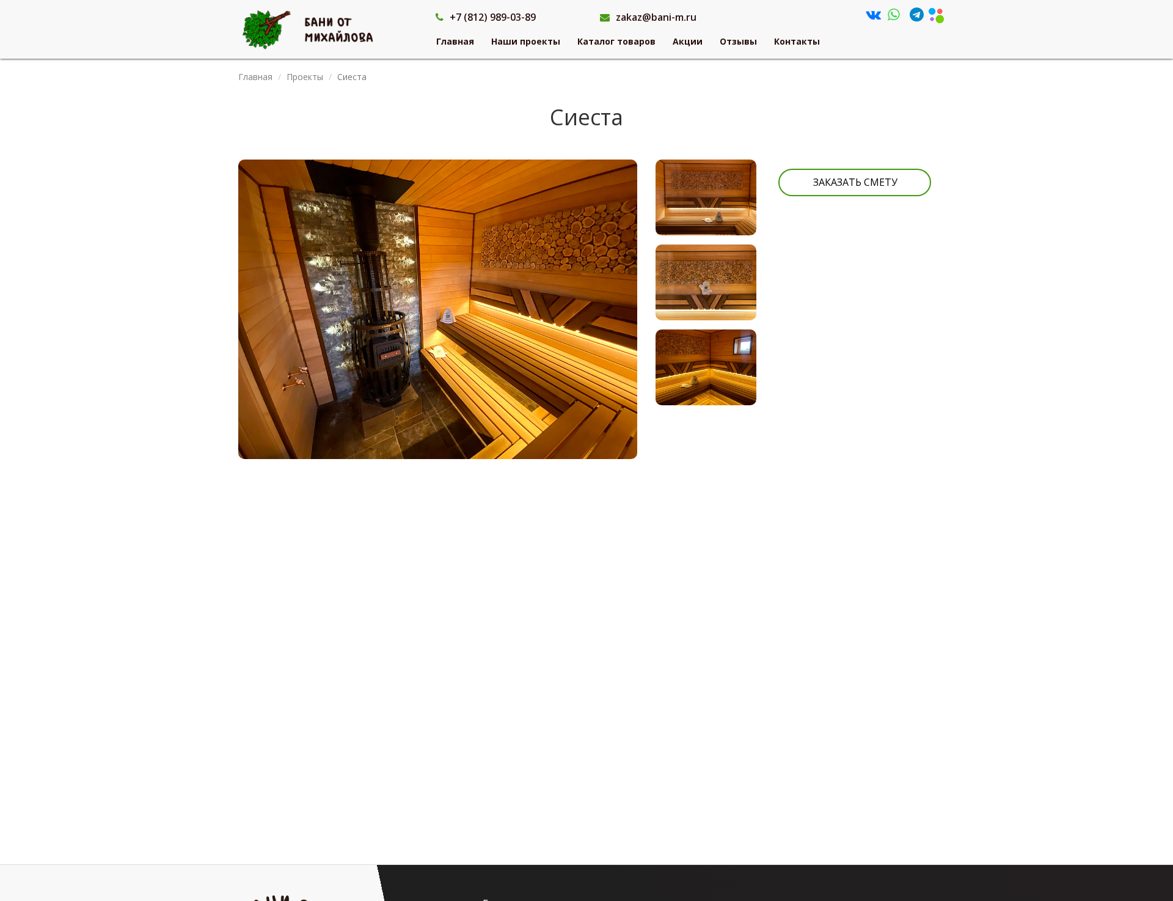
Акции (688, 41)
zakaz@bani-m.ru (656, 17)
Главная (455, 41)
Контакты (797, 41)
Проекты (305, 77)
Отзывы (738, 41)
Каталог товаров (616, 41)
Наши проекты (525, 41)
